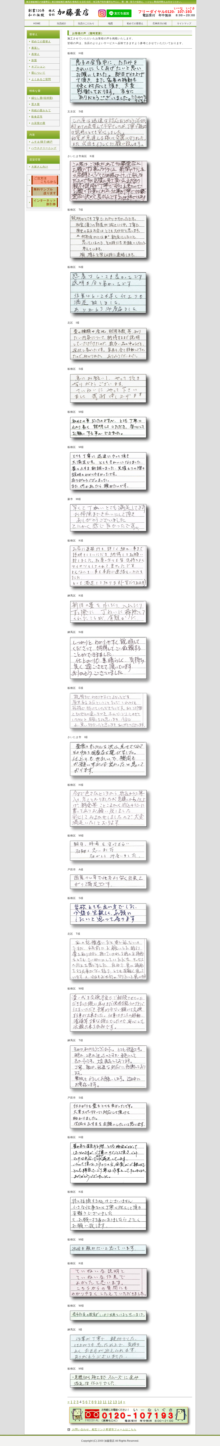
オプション (38, 66)
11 (105, 1402)
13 (115, 1402)
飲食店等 (37, 116)
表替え (35, 54)
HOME (36, 23)
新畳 (34, 60)
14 (120, 1402)
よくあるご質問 (41, 79)
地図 (110, 23)
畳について (38, 72)
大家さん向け (39, 166)
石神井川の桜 (160, 23)
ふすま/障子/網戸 (42, 141)
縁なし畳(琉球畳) (42, 97)
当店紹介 (61, 23)
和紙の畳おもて (41, 110)
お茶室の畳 (38, 123)
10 (100, 1402)
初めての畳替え (135, 23)
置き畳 (35, 104)
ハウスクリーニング (44, 148)
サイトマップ (184, 23)
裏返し (35, 47)
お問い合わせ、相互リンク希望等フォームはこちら (103, 1429)
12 (110, 1402)
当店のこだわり (86, 23)
